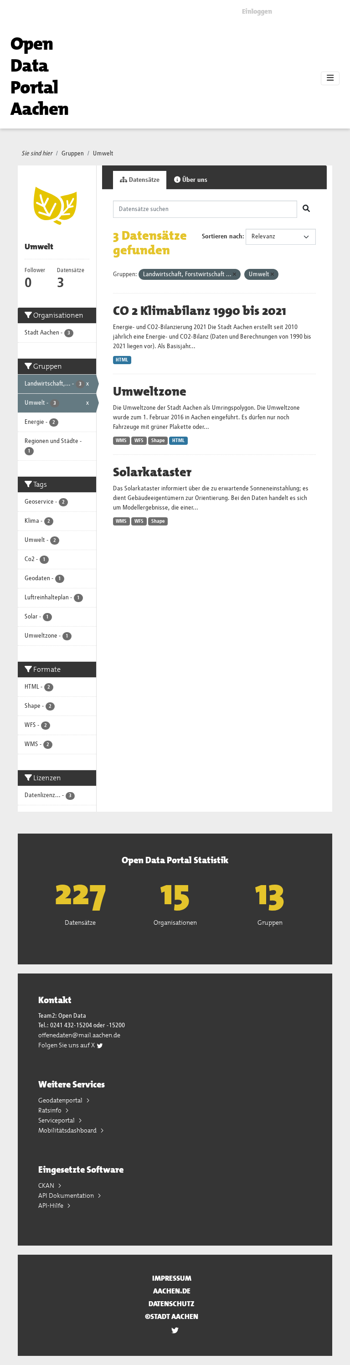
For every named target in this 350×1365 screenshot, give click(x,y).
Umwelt (103, 153)
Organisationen (175, 922)
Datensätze (143, 180)
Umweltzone (149, 391)
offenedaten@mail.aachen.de (79, 1035)
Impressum (171, 1278)
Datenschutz (172, 1303)
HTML (122, 360)
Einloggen (257, 11)
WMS (121, 440)
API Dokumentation (66, 1195)
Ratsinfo (50, 1110)
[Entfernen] (234, 274)
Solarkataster (152, 472)
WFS (139, 440)
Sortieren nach (222, 236)
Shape (158, 440)
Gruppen (73, 153)
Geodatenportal (61, 1100)
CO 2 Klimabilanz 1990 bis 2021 (199, 311)
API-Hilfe (51, 1205)
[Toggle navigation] (330, 78)
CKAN (47, 1185)
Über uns (193, 180)
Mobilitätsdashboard (68, 1130)
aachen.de (171, 1291)
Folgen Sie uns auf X (67, 1045)
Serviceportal (57, 1120)
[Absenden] (306, 209)
